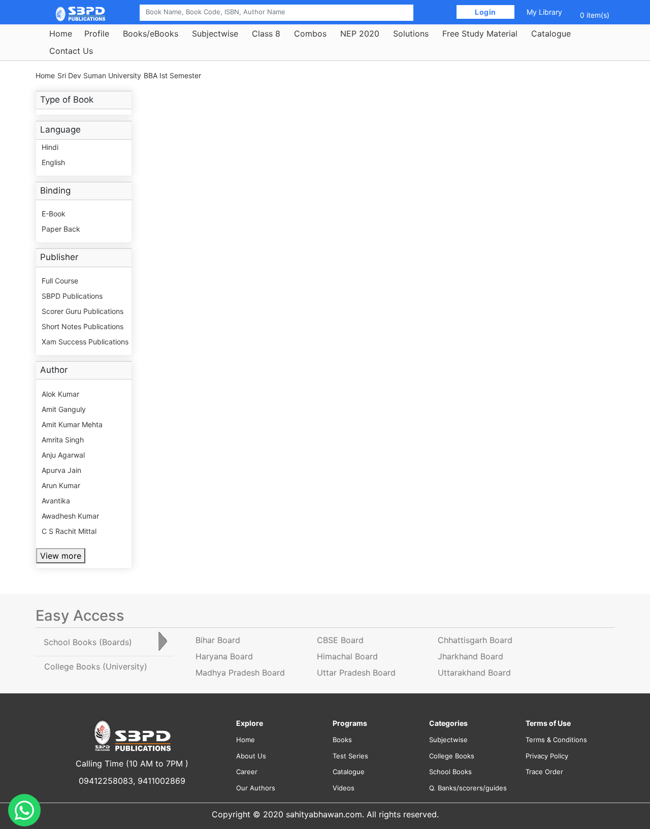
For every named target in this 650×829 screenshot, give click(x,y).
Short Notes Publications (82, 326)
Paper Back (61, 229)
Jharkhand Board (470, 656)
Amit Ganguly (64, 409)
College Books (451, 756)
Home (60, 33)
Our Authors (255, 788)
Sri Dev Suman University (99, 75)
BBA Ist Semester (172, 75)
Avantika (56, 500)
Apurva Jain (61, 470)
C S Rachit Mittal (69, 531)
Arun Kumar (61, 485)
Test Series (350, 756)
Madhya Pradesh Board (240, 672)
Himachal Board (347, 656)
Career (246, 772)
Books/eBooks (150, 33)
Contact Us (71, 50)
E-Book (54, 213)
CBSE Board (340, 640)
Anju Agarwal (63, 455)
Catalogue (551, 33)
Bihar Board (218, 640)
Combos (310, 33)
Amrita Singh (63, 439)
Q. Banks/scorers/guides (468, 788)
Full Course (60, 280)
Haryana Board (224, 656)
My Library (544, 12)
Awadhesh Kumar (70, 516)
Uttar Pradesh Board (356, 672)
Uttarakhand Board (474, 672)
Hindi (50, 147)
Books (342, 740)
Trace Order (544, 772)
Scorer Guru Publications (82, 311)
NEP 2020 (359, 33)
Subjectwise (215, 33)
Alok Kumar (60, 394)
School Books (450, 772)
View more (60, 556)
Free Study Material (479, 33)
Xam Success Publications (85, 341)
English (53, 162)
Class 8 (266, 33)
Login (485, 12)
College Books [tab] (95, 666)
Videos (343, 788)
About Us (251, 756)
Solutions (411, 33)
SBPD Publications (72, 296)
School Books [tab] (88, 642)
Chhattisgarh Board (475, 640)
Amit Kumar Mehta (72, 424)
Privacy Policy (547, 756)
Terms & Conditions (556, 740)
